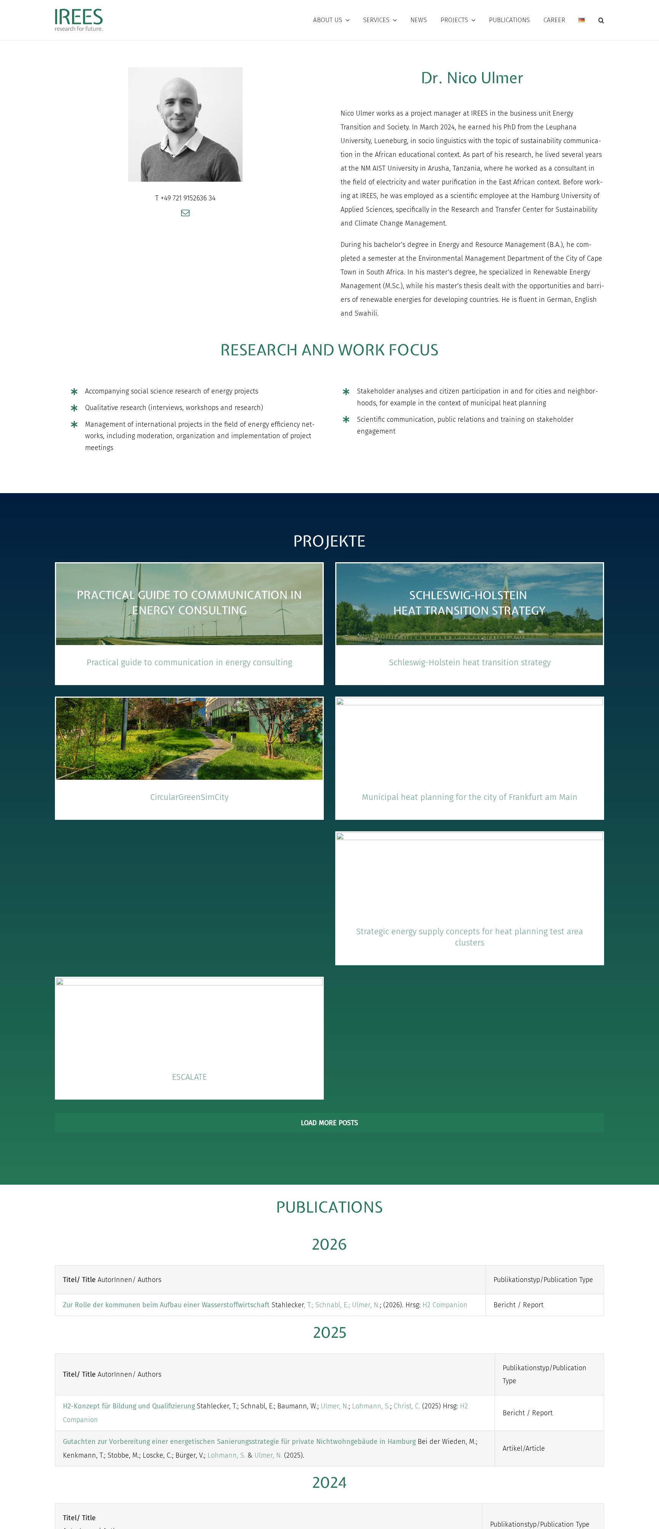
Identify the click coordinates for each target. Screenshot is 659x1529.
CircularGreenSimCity (189, 797)
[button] (601, 20)
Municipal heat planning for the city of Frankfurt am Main (469, 797)
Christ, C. (407, 1406)
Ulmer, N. (366, 1305)
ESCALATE (189, 1077)
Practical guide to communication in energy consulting (189, 662)
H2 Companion (445, 1305)
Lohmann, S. (371, 1406)
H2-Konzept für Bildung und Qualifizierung (129, 1406)
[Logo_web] (79, 9)
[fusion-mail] (185, 213)
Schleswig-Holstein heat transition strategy (470, 662)
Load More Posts (329, 1123)
